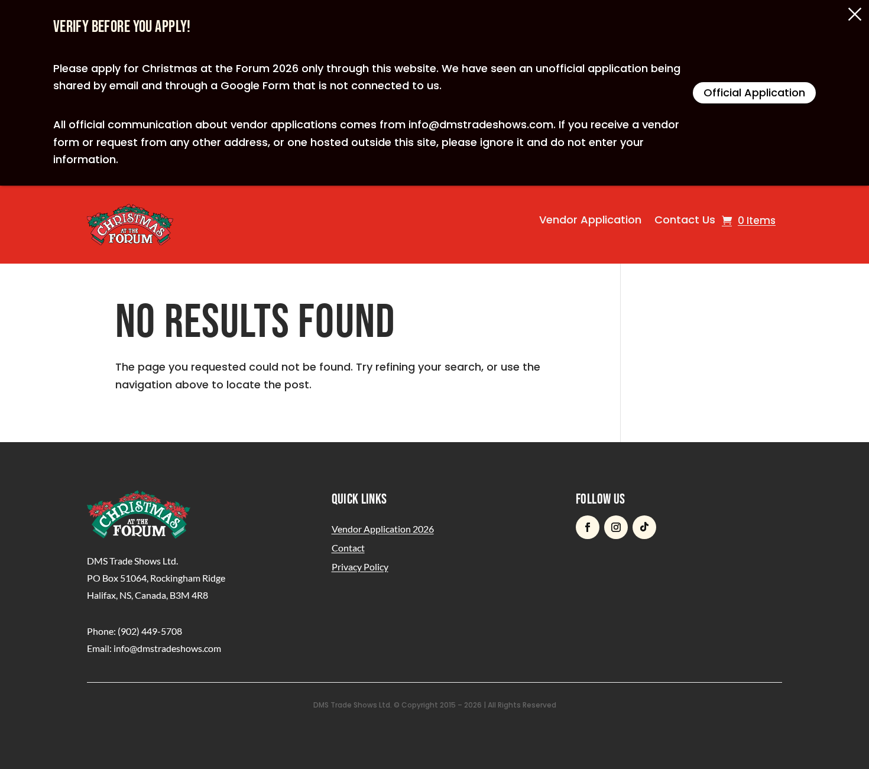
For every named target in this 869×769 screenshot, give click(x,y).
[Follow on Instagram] (616, 527)
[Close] (855, 14)
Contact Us (684, 219)
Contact (348, 547)
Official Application (754, 92)
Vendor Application (590, 219)
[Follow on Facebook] (587, 527)
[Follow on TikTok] (644, 527)
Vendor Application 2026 (383, 528)
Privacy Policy (360, 566)
